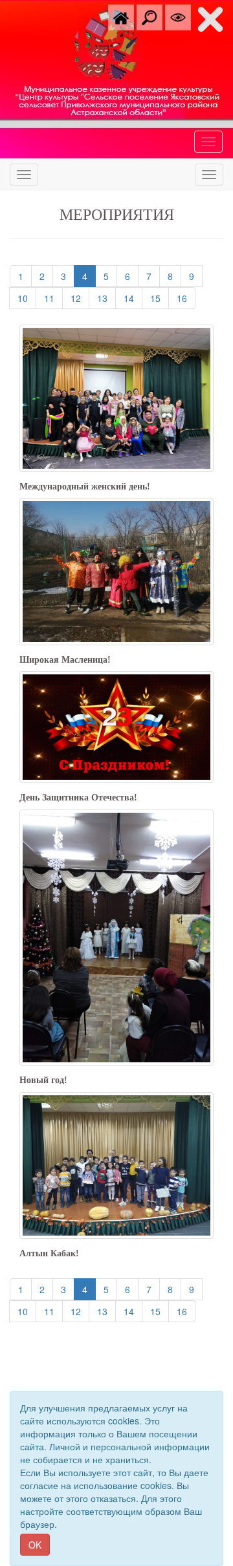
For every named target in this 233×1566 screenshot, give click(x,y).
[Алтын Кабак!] (116, 1163)
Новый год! (43, 1080)
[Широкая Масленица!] (116, 570)
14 (133, 298)
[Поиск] (149, 16)
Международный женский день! (84, 486)
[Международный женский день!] (116, 397)
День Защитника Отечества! (78, 797)
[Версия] (178, 16)
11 (53, 298)
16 (186, 298)
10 (26, 298)
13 (106, 298)
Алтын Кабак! (49, 1253)
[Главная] (121, 16)
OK (34, 1544)
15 (159, 298)
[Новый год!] (116, 936)
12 (80, 298)
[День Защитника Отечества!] (116, 725)
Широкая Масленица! (65, 660)
